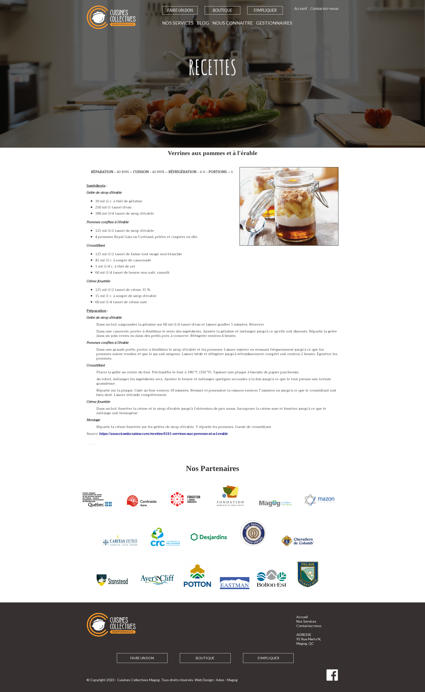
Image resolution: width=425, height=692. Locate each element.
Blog (203, 23)
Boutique (222, 10)
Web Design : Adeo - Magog (216, 680)
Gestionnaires (274, 23)
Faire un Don (180, 10)
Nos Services (178, 23)
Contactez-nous (324, 8)
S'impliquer (265, 10)
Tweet (92, 444)
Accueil (300, 8)
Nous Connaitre (232, 23)
